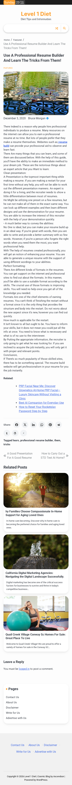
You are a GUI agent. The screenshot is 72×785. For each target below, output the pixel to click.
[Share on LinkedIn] (33, 424)
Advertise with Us (16, 718)
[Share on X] (25, 424)
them (57, 440)
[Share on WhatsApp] (41, 424)
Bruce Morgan (36, 118)
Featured (8, 68)
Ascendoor (58, 776)
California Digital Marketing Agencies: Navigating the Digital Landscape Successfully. (35, 574)
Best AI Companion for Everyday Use (41, 402)
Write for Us (13, 712)
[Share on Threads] (15, 433)
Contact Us (12, 697)
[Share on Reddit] (58, 424)
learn (16, 440)
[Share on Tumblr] (6, 433)
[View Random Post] (56, 28)
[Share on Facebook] (16, 424)
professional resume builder (36, 440)
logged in (24, 668)
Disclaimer (12, 707)
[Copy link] (23, 433)
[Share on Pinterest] (50, 424)
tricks (6, 444)
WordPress (41, 780)
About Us (11, 702)
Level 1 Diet (36, 14)
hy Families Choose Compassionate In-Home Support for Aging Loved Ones (34, 513)
